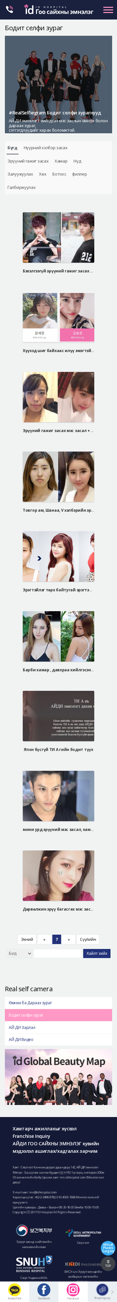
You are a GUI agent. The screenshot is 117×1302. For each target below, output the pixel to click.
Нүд (77, 161)
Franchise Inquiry (31, 1136)
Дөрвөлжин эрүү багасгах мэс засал (59, 909)
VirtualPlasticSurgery (108, 1247)
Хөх (42, 174)
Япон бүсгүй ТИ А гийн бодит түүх (58, 749)
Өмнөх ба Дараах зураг (30, 1003)
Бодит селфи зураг (26, 1015)
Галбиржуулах (21, 187)
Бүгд (12, 148)
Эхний (27, 939)
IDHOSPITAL (59, 11)
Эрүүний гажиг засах (27, 161)
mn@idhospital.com (43, 1192)
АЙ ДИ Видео (21, 1039)
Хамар (61, 161)
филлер (79, 174)
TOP (108, 1266)
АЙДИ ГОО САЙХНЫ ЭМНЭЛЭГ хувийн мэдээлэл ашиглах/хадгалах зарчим (56, 1147)
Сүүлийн (88, 939)
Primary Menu (108, 10)
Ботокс (59, 174)
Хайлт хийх (96, 953)
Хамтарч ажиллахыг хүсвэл (45, 1128)
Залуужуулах (20, 174)
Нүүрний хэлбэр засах (46, 148)
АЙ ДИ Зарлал (22, 1027)
